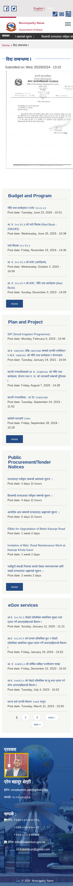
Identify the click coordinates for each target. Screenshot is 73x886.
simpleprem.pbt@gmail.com (29, 789)
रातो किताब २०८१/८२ (19, 245)
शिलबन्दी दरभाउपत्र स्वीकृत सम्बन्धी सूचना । (30, 495)
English (38, 8)
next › (51, 717)
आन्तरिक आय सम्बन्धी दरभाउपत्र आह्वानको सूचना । (34, 512)
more (14, 303)
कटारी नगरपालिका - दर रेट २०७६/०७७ (28, 397)
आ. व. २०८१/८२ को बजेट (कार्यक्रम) (27, 262)
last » (37, 724)
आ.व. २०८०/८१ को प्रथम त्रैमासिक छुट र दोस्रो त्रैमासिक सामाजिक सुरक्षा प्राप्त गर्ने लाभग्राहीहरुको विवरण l (37, 643)
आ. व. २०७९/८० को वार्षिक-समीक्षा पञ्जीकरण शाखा (34, 664)
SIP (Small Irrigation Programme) (29, 334)
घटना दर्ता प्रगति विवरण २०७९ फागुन (27, 701)
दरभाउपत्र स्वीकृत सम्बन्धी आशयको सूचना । (30, 479)
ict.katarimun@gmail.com (33, 849)
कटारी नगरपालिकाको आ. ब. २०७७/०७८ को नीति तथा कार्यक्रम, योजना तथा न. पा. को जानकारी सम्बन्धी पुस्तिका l (37, 376)
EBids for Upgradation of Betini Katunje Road (36, 528)
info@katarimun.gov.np (30, 842)
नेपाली (50, 8)
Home (6, 45)
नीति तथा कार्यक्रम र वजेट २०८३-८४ (27, 208)
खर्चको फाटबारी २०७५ (19, 418)
